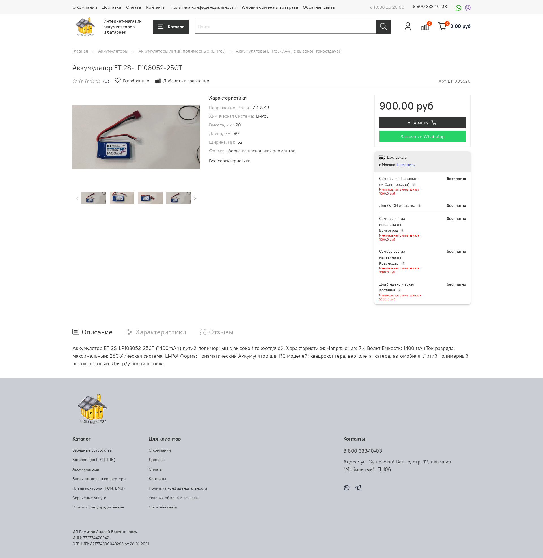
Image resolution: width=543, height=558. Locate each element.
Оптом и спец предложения (98, 507)
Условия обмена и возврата (269, 7)
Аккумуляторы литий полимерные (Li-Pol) (182, 51)
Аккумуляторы (113, 51)
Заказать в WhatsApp (422, 136)
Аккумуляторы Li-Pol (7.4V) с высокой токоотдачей (288, 51)
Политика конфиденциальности (203, 7)
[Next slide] (191, 137)
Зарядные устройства (92, 450)
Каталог (176, 26)
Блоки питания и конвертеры (99, 478)
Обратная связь (319, 7)
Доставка (111, 7)
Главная (80, 51)
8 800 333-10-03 (430, 6)
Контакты (155, 7)
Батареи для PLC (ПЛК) (93, 459)
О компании (84, 7)
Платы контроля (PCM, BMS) (98, 488)
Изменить (406, 164)
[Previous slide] (81, 137)
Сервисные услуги (89, 497)
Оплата (133, 7)
